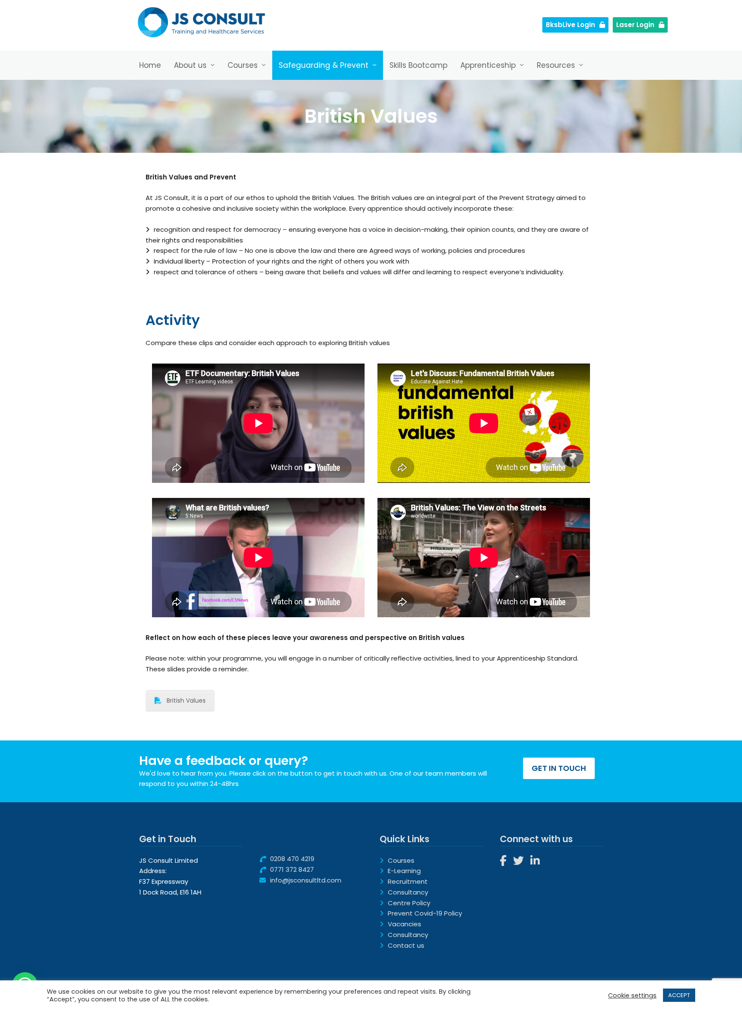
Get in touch (559, 768)
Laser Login (635, 24)
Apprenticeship (488, 65)
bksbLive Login (570, 24)
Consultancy (408, 892)
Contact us (406, 945)
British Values (186, 700)
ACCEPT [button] (679, 995)
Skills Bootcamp (418, 65)
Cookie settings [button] (632, 995)
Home (150, 65)
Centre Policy (409, 902)
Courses (243, 65)
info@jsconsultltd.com (305, 880)
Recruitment (408, 881)
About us (190, 65)
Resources (556, 65)
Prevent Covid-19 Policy (425, 913)
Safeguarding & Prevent (323, 65)
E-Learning (404, 870)
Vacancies (404, 923)
